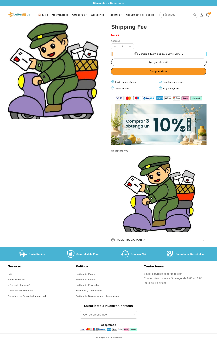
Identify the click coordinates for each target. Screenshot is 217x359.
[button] (79, 14)
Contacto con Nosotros (20, 290)
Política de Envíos (85, 279)
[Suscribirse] (133, 315)
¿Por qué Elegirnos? (19, 285)
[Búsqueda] (194, 14)
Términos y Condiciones (89, 290)
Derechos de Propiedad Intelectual (27, 296)
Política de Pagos (85, 274)
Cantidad (115, 41)
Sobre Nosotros (16, 279)
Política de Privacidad (87, 285)
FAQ (10, 274)
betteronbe (117, 338)
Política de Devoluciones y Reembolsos (97, 296)
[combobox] (178, 15)
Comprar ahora (159, 71)
